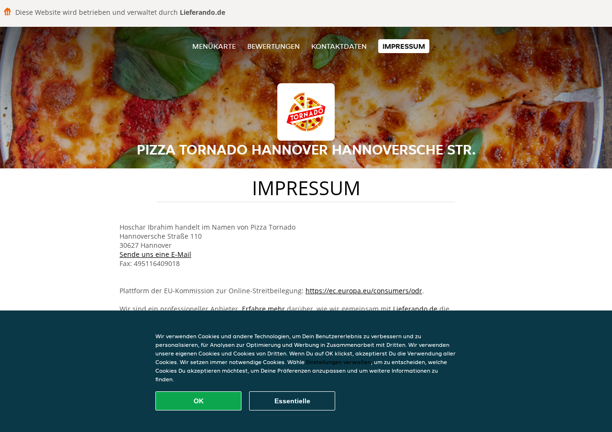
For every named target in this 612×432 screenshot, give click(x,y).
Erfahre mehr (263, 308)
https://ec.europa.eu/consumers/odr (364, 290)
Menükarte (214, 46)
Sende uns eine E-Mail (155, 254)
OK (199, 401)
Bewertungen (273, 46)
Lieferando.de (415, 308)
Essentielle (292, 401)
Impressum (403, 46)
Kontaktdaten (339, 46)
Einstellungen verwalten (338, 362)
